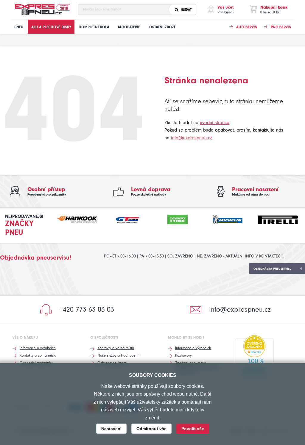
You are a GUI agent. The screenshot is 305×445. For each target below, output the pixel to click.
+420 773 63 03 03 (86, 309)
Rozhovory (183, 355)
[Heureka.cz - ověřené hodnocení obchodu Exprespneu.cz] (254, 358)
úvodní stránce (214, 122)
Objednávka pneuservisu (272, 269)
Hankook (77, 219)
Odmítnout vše (151, 428)
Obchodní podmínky (36, 362)
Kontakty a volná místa (38, 355)
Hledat (186, 10)
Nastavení (111, 428)
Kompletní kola (94, 27)
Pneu (18, 27)
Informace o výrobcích (38, 348)
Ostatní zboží (162, 27)
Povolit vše (192, 428)
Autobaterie (129, 27)
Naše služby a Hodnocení (118, 355)
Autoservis (246, 27)
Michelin (228, 219)
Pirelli (278, 219)
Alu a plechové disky (51, 27)
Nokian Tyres (177, 219)
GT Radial (127, 219)
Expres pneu (39, 9)
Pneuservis (281, 27)
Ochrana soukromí (112, 362)
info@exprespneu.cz (191, 137)
